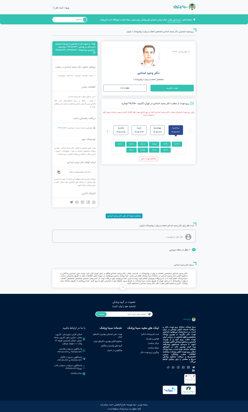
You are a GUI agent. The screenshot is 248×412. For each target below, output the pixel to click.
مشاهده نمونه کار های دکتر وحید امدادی (124, 215)
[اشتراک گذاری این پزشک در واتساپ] (92, 203)
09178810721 (76, 352)
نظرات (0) (125, 88)
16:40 (165, 144)
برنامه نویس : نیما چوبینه (137, 404)
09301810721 (62, 128)
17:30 (165, 150)
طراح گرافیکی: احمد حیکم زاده (112, 404)
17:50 (142, 150)
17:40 (154, 150)
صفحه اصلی (187, 19)
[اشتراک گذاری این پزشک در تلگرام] (70, 203)
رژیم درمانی (135, 19)
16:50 (154, 144)
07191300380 (76, 373)
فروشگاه (116, 19)
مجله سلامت (125, 19)
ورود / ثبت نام (62, 8)
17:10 (131, 144)
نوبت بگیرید (172, 88)
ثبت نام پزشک (106, 20)
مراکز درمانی (162, 19)
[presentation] (190, 131)
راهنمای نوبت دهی (148, 158)
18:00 (131, 150)
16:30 (177, 144)
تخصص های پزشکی (149, 19)
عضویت (101, 314)
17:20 (120, 144)
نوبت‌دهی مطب (174, 19)
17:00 (143, 144)
